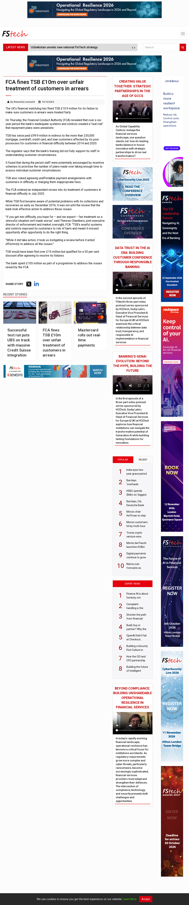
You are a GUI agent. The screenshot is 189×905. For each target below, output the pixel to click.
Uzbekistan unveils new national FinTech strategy (64, 47)
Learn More (130, 899)
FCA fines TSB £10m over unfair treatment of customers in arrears (54, 342)
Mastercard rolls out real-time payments (89, 337)
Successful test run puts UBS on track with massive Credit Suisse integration (19, 342)
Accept (146, 899)
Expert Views (132, 583)
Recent (143, 459)
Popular (123, 459)
